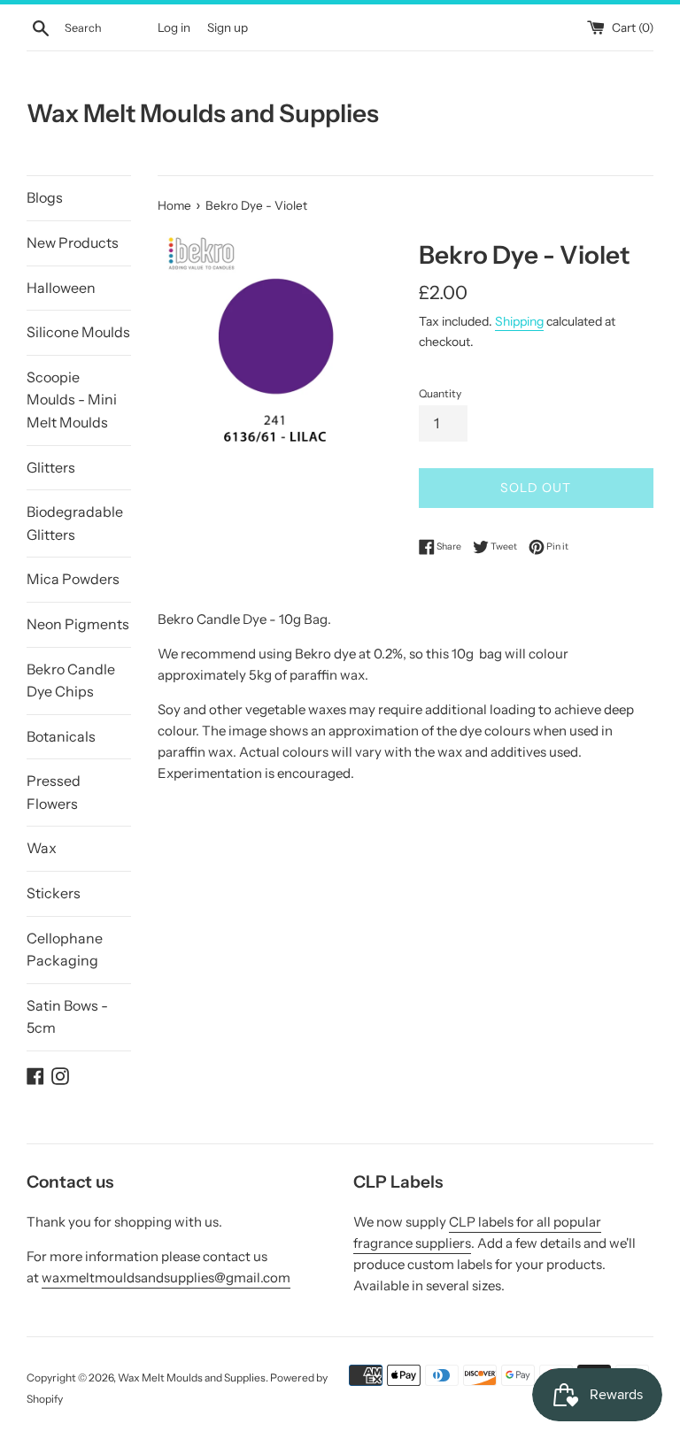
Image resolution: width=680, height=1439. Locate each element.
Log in (174, 27)
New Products (73, 242)
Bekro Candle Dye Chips (71, 680)
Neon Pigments (78, 624)
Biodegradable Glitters (75, 523)
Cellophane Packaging (65, 949)
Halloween (61, 287)
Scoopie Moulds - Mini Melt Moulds (72, 399)
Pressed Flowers (54, 792)
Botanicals (61, 736)
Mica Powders (73, 579)
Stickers (54, 893)
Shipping (519, 320)
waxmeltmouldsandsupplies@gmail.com (166, 1277)
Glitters (51, 467)
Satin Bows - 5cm (67, 1017)
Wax (42, 848)
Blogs (45, 197)
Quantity (440, 393)
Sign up (227, 27)
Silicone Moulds (78, 332)
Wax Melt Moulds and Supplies (203, 113)
